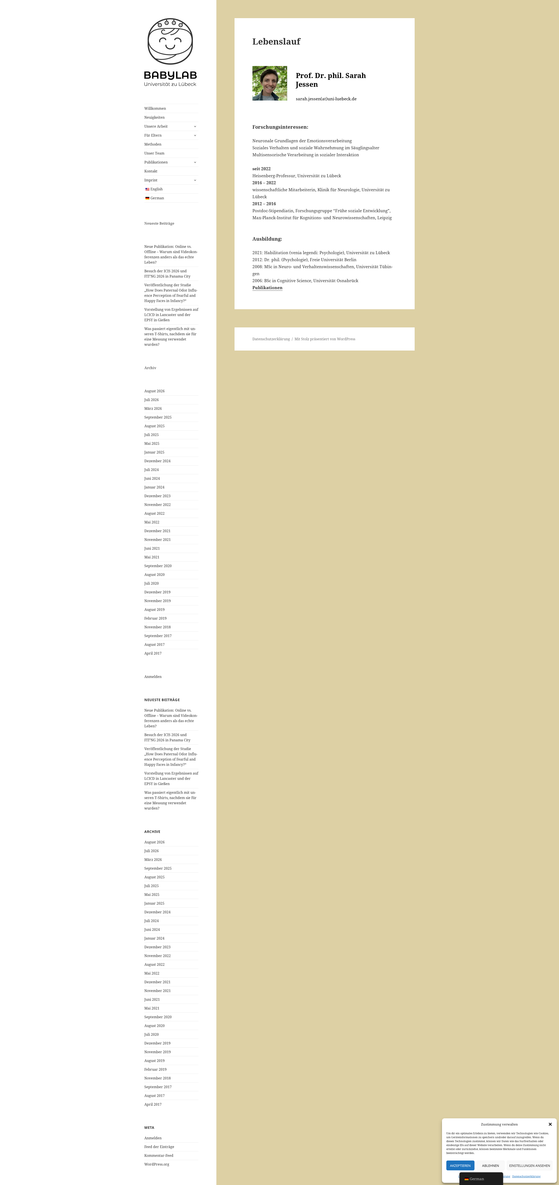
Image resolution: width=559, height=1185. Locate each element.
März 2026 (153, 408)
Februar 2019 (155, 618)
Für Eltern (153, 135)
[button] (550, 1124)
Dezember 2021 (157, 530)
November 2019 (157, 600)
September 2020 (158, 565)
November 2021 (157, 539)
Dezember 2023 (157, 495)
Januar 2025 (154, 452)
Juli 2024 (151, 469)
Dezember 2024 (157, 461)
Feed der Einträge (159, 1146)
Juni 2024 (152, 478)
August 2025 (154, 426)
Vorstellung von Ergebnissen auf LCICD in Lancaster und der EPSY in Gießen (171, 314)
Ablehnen (490, 1165)
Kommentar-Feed (158, 1155)
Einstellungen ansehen (529, 1165)
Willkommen (155, 108)
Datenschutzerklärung (526, 1176)
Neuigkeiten (154, 117)
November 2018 (157, 627)
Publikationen (156, 162)
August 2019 (154, 609)
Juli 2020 (151, 583)
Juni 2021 (152, 548)
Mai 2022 (151, 522)
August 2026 (154, 391)
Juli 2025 (151, 434)
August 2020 (154, 574)
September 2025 (158, 417)
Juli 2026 (151, 399)
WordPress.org (156, 1164)
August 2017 (154, 644)
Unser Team (154, 153)
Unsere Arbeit (156, 126)
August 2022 (154, 513)
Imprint (150, 180)
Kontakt (150, 171)
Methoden (152, 144)
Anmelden (153, 676)
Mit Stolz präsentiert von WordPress (325, 339)
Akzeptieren (460, 1165)
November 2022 (157, 504)
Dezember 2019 (157, 592)
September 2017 (158, 635)
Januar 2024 (154, 487)
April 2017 (153, 653)
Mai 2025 (151, 443)
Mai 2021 (151, 557)
